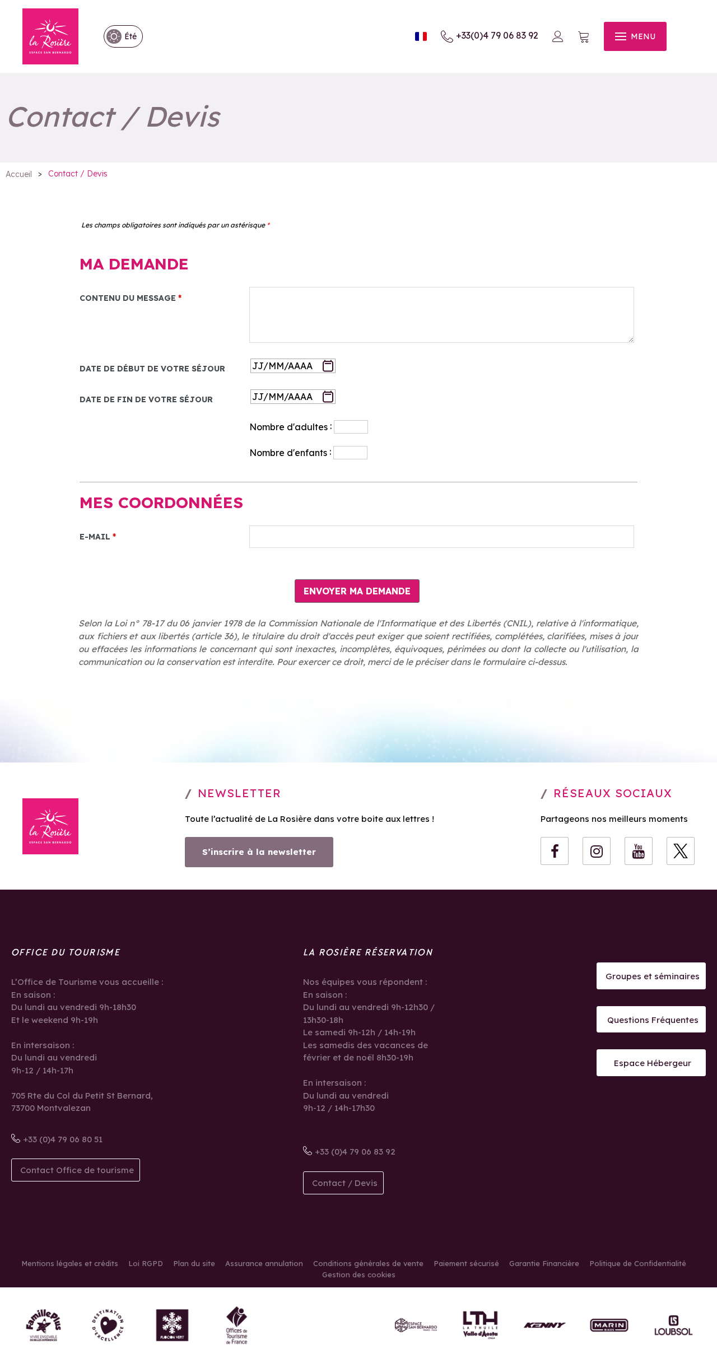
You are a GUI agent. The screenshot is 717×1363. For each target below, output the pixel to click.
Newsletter (239, 793)
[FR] (421, 36)
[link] (117, 36)
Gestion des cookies (358, 1274)
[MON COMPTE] (558, 36)
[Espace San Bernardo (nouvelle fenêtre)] (416, 1325)
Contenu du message (130, 298)
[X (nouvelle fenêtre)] (681, 851)
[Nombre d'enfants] (163, 451)
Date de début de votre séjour (152, 369)
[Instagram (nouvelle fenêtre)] (597, 851)
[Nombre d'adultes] (163, 426)
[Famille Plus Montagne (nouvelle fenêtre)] (43, 1325)
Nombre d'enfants (288, 452)
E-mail (98, 537)
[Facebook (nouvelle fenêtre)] (555, 851)
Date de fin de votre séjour (146, 399)
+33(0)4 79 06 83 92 (497, 35)
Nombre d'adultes (288, 426)
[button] (584, 36)
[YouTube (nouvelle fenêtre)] (639, 851)
